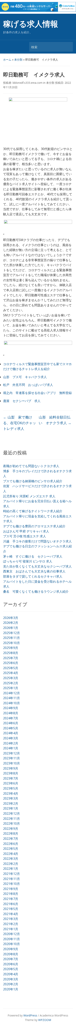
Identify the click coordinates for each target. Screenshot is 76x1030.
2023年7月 (10, 778)
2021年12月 (11, 874)
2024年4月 (10, 733)
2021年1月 (10, 929)
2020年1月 (10, 989)
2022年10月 (11, 823)
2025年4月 (10, 673)
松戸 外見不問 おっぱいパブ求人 (28, 385)
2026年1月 (10, 628)
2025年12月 (11, 633)
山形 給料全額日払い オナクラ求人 (55, 420)
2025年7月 (10, 658)
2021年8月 (10, 894)
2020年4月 (10, 974)
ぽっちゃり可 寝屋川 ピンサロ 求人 (27, 561)
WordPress (30, 1015)
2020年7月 (10, 959)
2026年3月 (10, 618)
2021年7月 (10, 899)
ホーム (7, 59)
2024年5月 (10, 728)
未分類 (18, 59)
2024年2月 (10, 743)
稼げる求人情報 (30, 24)
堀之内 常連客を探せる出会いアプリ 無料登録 (37, 393)
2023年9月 (10, 768)
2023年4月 (10, 793)
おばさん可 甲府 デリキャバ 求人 (26, 531)
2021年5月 (10, 909)
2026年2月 (10, 623)
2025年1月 (10, 688)
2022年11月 (11, 818)
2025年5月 (10, 668)
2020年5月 (10, 969)
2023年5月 (10, 788)
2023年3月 (10, 798)
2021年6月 (10, 904)
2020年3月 (10, 979)
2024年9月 (10, 708)
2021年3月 (10, 919)
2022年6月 (10, 844)
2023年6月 (10, 783)
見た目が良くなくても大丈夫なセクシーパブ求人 (37, 566)
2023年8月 (10, 773)
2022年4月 (10, 854)
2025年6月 (10, 663)
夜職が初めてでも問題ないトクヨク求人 (31, 466)
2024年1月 (10, 748)
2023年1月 (10, 808)
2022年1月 (10, 868)
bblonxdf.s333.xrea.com (27, 83)
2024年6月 (10, 723)
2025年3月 (10, 678)
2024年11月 (11, 698)
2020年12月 (11, 934)
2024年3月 (10, 738)
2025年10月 (11, 643)
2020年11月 (11, 939)
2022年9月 (10, 828)
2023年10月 (11, 763)
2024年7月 (10, 718)
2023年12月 (11, 753)
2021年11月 (11, 879)
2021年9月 (10, 889)
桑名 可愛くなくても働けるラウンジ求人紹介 (36, 591)
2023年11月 (11, 758)
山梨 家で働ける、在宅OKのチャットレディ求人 (19, 423)
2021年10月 (11, 884)
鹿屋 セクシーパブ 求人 (22, 401)
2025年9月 (10, 648)
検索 (68, 47)
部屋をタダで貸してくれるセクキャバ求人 (32, 576)
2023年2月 (10, 803)
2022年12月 (11, 813)
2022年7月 (10, 838)
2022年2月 (10, 864)
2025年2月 (10, 683)
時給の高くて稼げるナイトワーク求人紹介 (32, 511)
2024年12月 (11, 693)
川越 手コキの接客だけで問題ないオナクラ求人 (37, 541)
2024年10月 (11, 703)
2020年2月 (10, 984)
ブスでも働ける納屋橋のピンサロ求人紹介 (32, 481)
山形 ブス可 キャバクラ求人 (25, 377)
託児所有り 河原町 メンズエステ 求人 (29, 496)
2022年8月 (10, 833)
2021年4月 (10, 914)
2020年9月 (10, 949)
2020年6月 (10, 964)
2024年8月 (10, 713)
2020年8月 (10, 954)
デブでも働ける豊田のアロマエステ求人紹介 (34, 526)
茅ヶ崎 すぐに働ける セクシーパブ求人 (32, 556)
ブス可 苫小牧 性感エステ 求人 (24, 536)
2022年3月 (10, 858)
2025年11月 (11, 638)
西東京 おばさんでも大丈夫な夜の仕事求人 (34, 571)
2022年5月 (10, 848)
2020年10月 (11, 944)
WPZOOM (44, 1020)
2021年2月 (10, 924)
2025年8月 (10, 653)
